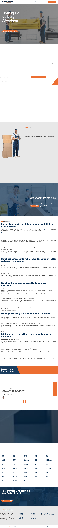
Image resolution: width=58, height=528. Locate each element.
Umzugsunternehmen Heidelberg (21, 1)
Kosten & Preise (42, 1)
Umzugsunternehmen (46, 229)
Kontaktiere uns (40, 278)
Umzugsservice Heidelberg (33, 1)
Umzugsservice (18, 236)
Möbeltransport (6, 288)
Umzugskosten (3, 232)
